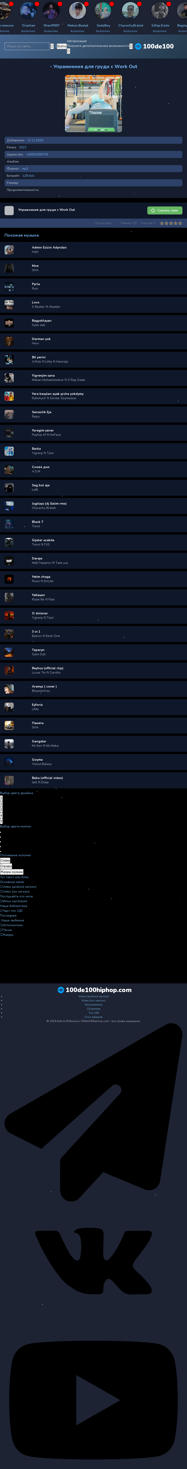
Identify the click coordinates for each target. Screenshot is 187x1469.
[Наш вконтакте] (93, 1319)
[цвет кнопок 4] (0, 846)
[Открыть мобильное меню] (131, 46)
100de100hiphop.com (99, 990)
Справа (6, 866)
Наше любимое (12, 920)
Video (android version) (19, 887)
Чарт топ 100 (12, 911)
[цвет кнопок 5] (0, 851)
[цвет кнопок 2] (0, 837)
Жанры (8, 935)
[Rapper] (37, 10)
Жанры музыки (11, 872)
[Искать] (52, 46)
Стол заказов (93, 1017)
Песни (7, 930)
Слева (5, 860)
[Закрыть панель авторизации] (68, 51)
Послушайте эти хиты (16, 896)
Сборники (93, 1009)
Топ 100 (93, 1013)
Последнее (8, 915)
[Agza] (14, 10)
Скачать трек (168, 210)
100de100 (158, 46)
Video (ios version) (16, 891)
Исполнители (13, 925)
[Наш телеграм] (93, 1200)
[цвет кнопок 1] (0, 832)
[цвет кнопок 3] (0, 841)
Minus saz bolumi (15, 901)
